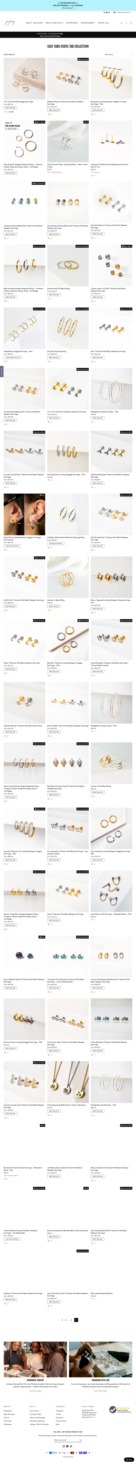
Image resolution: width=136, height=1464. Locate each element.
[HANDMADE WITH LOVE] (100, 1359)
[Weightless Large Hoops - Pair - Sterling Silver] (94, 731)
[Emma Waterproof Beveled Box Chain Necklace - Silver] (51, 1241)
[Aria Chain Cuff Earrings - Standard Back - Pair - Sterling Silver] (94, 919)
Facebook (59, 1418)
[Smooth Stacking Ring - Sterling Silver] (51, 361)
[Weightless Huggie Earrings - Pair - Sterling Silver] (7, 361)
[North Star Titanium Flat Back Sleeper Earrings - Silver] (7, 610)
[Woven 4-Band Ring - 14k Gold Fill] (48, 610)
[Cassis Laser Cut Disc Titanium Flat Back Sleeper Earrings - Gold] (92, 301)
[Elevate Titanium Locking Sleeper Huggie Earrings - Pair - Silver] (51, 675)
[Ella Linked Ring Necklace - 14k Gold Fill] (92, 1299)
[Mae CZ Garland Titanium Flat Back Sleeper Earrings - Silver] (94, 1180)
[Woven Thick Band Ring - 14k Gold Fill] (92, 796)
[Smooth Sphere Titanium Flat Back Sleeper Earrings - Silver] (94, 238)
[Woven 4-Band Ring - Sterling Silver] (51, 610)
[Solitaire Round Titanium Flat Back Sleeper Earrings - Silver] (51, 114)
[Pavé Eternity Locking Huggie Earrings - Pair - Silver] (51, 480)
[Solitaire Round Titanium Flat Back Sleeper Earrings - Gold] (48, 114)
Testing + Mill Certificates (39, 1424)
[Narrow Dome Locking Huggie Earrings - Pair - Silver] (7, 1052)
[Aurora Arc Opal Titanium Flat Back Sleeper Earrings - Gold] (48, 1055)
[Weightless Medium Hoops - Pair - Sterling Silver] (94, 422)
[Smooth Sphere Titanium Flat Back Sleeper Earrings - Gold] (92, 238)
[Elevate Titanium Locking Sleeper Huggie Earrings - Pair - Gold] (48, 675)
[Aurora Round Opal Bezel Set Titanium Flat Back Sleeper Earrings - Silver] (51, 238)
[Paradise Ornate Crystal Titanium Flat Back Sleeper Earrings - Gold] (48, 799)
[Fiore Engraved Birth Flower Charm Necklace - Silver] (51, 1115)
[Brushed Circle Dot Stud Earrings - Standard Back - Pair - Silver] (7, 1179)
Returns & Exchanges (37, 1418)
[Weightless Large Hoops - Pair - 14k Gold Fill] (92, 731)
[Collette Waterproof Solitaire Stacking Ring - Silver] (51, 548)
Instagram (60, 1411)
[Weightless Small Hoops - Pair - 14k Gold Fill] (92, 1115)
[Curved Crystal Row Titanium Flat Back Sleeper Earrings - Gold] (5, 487)
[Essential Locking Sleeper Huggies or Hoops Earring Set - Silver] (7, 550)
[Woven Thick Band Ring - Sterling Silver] (94, 796)
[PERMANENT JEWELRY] (35, 1359)
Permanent (88, 23)
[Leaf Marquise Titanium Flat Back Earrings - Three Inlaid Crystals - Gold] (92, 675)
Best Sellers (34, 23)
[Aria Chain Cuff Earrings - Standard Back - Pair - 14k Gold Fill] (92, 919)
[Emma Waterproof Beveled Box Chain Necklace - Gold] (48, 1241)
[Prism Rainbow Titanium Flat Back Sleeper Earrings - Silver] (94, 1055)
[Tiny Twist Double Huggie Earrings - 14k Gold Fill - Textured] (10, 112)
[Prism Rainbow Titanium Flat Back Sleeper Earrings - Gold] (92, 1055)
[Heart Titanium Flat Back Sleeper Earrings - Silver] (51, 924)
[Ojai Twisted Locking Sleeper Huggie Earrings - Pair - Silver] (94, 864)
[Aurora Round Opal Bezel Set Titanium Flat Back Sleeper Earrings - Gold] (48, 238)
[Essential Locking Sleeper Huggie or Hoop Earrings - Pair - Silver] (94, 114)
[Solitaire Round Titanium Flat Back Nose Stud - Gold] (5, 736)
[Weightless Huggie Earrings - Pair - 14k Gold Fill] (5, 361)
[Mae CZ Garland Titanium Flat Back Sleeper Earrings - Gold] (92, 1180)
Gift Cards (7, 1421)
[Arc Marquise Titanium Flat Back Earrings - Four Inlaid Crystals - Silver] (51, 864)
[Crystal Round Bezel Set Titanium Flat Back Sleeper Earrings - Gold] (5, 424)
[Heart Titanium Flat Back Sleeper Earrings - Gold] (48, 924)
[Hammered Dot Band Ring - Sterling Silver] (51, 299)
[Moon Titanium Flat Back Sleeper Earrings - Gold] (5, 673)
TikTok (58, 1414)
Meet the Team (9, 1414)
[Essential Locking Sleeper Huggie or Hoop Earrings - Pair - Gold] (92, 114)
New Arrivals (54, 23)
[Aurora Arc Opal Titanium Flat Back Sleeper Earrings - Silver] (51, 1055)
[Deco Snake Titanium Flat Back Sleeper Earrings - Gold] (48, 736)
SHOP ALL (104, 23)
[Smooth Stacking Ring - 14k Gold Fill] (48, 361)
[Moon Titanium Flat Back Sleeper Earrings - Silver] (7, 673)
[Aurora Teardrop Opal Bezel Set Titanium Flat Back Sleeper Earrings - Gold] (92, 992)
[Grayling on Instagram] (64, 1446)
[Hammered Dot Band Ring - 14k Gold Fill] (48, 299)
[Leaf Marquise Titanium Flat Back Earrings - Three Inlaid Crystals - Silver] (94, 675)
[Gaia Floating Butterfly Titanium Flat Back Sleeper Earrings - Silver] (94, 1243)
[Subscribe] (80, 1440)
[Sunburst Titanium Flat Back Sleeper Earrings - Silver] (7, 1303)
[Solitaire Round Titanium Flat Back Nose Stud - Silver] (7, 736)
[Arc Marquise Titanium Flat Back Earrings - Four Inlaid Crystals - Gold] (48, 864)
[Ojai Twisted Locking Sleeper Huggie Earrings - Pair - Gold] (92, 864)
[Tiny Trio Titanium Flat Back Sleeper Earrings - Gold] (48, 422)
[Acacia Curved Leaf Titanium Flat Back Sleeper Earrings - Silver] (7, 1118)
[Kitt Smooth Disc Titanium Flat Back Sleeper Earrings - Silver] (94, 550)
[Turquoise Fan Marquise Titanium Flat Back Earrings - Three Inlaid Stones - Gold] (48, 992)
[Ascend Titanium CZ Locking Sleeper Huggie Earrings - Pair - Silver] (7, 864)
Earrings (72, 23)
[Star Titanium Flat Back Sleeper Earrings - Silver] (94, 361)
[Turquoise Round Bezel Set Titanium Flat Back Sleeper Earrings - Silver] (7, 238)
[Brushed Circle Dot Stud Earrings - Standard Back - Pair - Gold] (5, 1179)
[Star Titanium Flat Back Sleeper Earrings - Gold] (92, 361)
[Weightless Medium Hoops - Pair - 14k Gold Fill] (92, 422)
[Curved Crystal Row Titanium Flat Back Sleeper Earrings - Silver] (7, 487)
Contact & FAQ (35, 1414)
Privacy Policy (61, 1421)
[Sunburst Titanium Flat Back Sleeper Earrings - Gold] (5, 1303)
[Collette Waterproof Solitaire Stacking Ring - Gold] (48, 548)
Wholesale (7, 1424)
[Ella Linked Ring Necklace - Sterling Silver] (94, 1299)
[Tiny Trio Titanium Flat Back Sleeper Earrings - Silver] (51, 422)
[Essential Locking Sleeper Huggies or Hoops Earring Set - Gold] (5, 550)
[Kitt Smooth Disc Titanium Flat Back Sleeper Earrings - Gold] (92, 550)
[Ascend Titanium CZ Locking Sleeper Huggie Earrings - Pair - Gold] (5, 864)
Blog (57, 1424)
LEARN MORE (35, 1391)
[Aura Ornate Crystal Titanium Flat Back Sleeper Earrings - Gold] (48, 1306)
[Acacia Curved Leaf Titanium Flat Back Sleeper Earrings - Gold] (5, 1118)
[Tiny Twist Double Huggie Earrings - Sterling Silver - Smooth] (7, 112)
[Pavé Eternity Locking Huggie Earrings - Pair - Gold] (48, 480)
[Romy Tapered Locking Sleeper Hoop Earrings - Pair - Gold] (92, 613)
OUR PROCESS (100, 1391)
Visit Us (6, 1418)
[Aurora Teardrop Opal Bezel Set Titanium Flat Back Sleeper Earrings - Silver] (94, 992)
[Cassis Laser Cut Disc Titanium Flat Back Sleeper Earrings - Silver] (94, 301)
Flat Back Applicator (37, 1421)
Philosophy (8, 1411)
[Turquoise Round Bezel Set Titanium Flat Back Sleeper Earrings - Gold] (5, 238)
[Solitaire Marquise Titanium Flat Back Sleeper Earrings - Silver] (94, 487)
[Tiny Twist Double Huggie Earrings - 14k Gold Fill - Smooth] (5, 112)
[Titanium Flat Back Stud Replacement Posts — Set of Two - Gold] (92, 175)
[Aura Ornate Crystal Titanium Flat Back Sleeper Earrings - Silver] (51, 1306)
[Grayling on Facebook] (67, 1446)
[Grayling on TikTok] (71, 1446)
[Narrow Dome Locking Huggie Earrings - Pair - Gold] (5, 1052)
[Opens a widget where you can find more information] (129, 1460)
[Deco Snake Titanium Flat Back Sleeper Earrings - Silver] (51, 736)
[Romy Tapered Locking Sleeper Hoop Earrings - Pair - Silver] (94, 613)
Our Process (34, 1411)
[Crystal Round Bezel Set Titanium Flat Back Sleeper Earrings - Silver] (7, 424)
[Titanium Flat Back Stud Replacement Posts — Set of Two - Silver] (94, 175)
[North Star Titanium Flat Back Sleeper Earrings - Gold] (5, 610)
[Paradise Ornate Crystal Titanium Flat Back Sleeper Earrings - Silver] (51, 799)
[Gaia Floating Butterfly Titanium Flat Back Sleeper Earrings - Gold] (92, 1243)
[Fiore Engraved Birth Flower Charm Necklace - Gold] (48, 1115)
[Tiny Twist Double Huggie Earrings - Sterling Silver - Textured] (12, 112)
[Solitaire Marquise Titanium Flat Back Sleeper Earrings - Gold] (92, 487)
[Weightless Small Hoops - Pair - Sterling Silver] (94, 1115)
